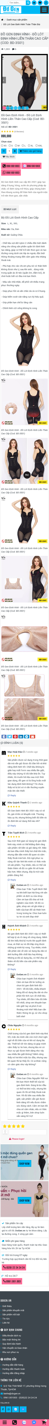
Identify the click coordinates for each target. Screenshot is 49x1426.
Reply (13, 795)
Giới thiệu (7, 1306)
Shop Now (24, 1163)
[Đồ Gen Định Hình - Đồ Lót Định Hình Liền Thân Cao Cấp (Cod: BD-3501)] (24, 365)
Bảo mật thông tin (11, 1339)
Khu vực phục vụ (10, 1352)
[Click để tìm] (28, 2)
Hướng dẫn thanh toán (13, 1369)
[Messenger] (23, 1409)
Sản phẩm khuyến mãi (13, 1310)
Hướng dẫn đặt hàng (12, 1364)
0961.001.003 (13, 1281)
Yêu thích (10, 156)
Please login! (17, 1139)
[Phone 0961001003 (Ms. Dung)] (14, 1422)
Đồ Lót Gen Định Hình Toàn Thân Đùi (21, 24)
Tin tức (6, 1318)
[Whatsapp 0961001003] (8, 1409)
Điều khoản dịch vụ (11, 1335)
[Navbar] (44, 9)
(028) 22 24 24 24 (15, 1267)
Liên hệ (6, 1322)
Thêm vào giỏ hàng (31, 151)
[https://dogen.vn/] (2, 20)
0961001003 (13, 166)
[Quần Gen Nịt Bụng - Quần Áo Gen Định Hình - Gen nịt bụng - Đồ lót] (11, 9)
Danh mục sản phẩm (17, 19)
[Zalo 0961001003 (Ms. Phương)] (24, 1423)
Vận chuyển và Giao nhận (14, 1348)
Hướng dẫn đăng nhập (13, 1373)
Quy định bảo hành (11, 1343)
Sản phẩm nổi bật (11, 1314)
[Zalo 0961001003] (15, 1409)
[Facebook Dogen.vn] (3, 1409)
